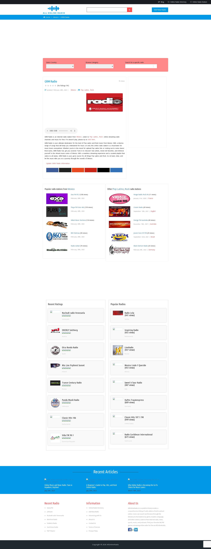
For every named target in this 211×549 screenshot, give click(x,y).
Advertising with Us (95, 516)
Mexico (56, 17)
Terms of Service (94, 527)
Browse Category (92, 62)
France (150, 198)
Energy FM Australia (141, 220)
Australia (153, 224)
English (153, 211)
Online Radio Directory (178, 2)
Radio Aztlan (75, 246)
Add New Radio (160, 10)
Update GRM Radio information (58, 163)
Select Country (51, 62)
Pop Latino (85, 90)
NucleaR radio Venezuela (55, 516)
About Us (92, 519)
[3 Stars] (50, 85)
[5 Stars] (55, 85)
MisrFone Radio (52, 519)
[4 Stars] (53, 85)
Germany (151, 250)
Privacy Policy (93, 531)
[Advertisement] (105, 38)
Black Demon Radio (141, 246)
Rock (92, 90)
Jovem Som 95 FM (140, 233)
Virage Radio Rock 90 (141, 194)
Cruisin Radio (138, 207)
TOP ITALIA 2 (51, 531)
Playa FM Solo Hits (77, 207)
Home (47, 17)
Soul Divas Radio (52, 527)
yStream (50, 512)
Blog (162, 2)
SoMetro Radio (52, 523)
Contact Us (92, 523)
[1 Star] (46, 85)
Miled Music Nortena (78, 220)
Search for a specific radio (134, 62)
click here (91, 139)
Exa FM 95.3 (75, 194)
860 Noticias (75, 233)
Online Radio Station (199, 2)
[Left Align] (129, 9)
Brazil (153, 237)
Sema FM (50, 508)
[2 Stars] (48, 85)
